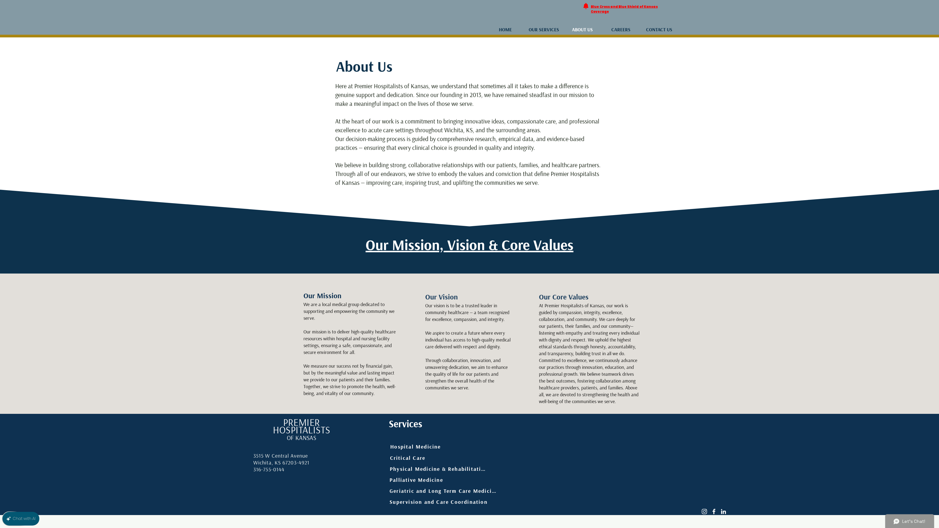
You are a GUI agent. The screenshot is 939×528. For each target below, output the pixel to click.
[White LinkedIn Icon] (723, 511)
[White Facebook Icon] (713, 511)
